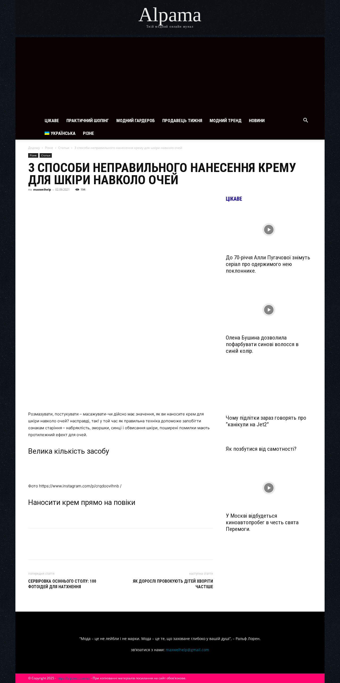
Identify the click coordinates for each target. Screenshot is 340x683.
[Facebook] (33, 201)
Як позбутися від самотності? (261, 449)
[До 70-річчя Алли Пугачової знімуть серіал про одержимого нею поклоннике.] (269, 229)
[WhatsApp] (94, 201)
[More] (131, 201)
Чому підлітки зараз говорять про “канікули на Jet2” (266, 421)
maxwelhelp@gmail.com (187, 649)
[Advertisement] (170, 74)
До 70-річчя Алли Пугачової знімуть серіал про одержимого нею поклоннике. (268, 264)
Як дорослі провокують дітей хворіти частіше (173, 584)
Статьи (63, 147)
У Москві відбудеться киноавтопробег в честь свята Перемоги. (262, 522)
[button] (305, 120)
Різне (88, 133)
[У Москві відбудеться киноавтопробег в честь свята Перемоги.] (269, 488)
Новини (257, 120)
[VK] (45, 201)
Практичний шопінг (87, 120)
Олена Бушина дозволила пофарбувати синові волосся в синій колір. (262, 344)
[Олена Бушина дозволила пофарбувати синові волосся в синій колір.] (269, 310)
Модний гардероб (135, 120)
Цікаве (52, 120)
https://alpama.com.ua (73, 678)
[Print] (119, 201)
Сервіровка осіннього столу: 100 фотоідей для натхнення (62, 584)
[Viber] (82, 201)
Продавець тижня (182, 120)
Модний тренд (225, 120)
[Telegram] (70, 201)
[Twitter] (58, 201)
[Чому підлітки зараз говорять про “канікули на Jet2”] (269, 390)
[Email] (106, 201)
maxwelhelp (42, 189)
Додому (34, 147)
